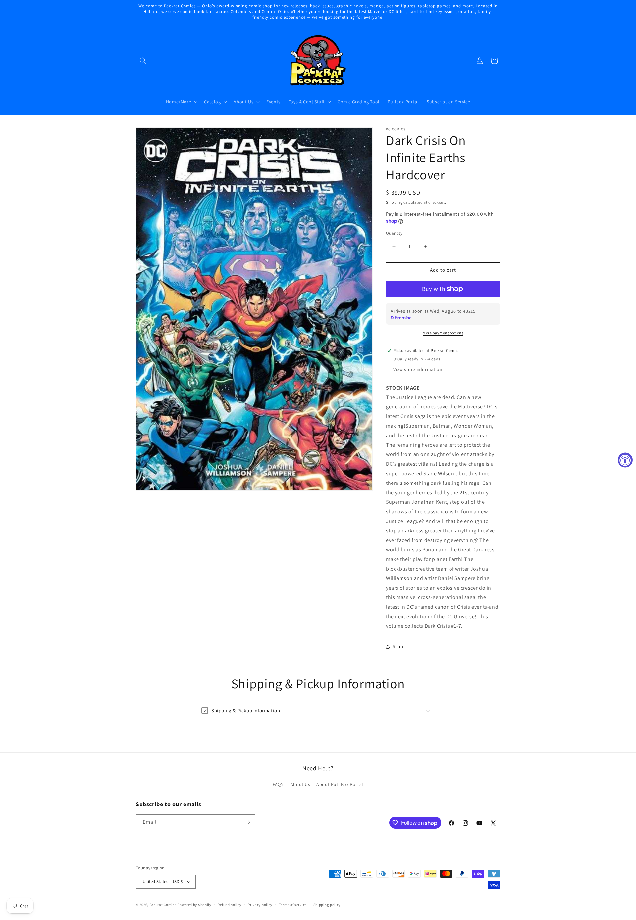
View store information (417, 369)
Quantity (394, 233)
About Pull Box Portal (339, 784)
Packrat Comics (163, 904)
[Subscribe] (247, 822)
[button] (143, 60)
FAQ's (278, 784)
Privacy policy (260, 904)
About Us (300, 784)
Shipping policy (327, 904)
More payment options (443, 332)
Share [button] (399, 646)
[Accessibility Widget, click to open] (625, 460)
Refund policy (229, 904)
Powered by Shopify (194, 904)
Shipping (394, 202)
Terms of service (293, 904)
